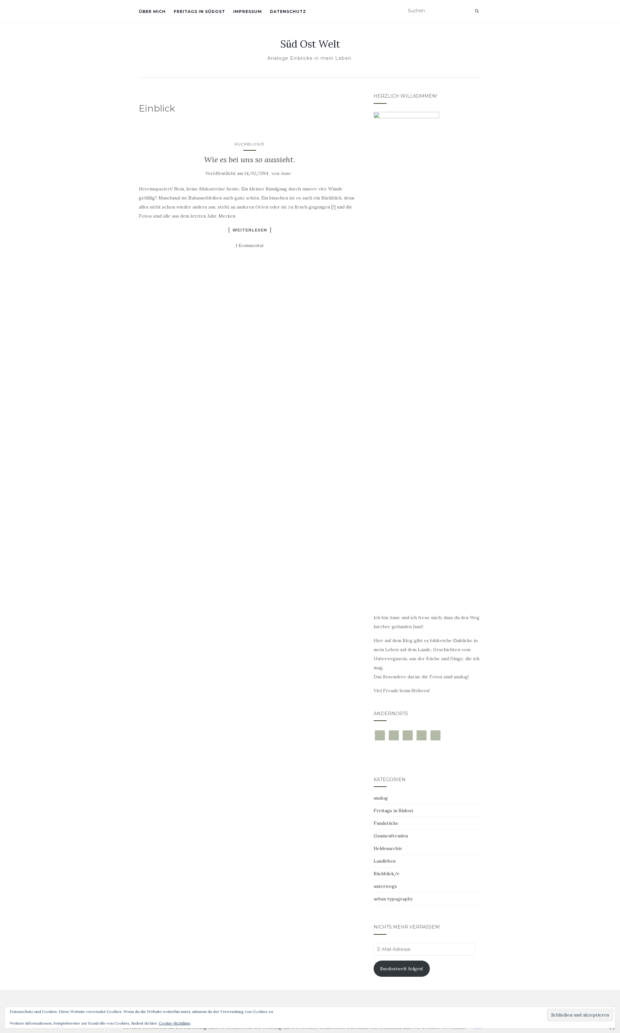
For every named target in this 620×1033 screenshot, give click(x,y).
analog (381, 798)
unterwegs (385, 886)
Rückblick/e (249, 144)
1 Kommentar (249, 245)
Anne (286, 173)
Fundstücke (386, 823)
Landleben (385, 861)
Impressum (247, 11)
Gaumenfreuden (391, 836)
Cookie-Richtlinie (175, 1023)
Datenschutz (288, 11)
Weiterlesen (249, 229)
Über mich (152, 11)
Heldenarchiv (388, 848)
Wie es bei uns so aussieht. (249, 160)
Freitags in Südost (199, 11)
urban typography (393, 899)
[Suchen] (476, 11)
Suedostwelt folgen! (401, 969)
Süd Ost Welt (310, 44)
